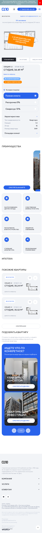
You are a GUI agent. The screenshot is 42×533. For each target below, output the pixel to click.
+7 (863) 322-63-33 (27, 9)
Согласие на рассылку (9, 522)
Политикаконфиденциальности (9, 519)
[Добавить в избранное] (30, 278)
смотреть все (21, 326)
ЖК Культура (6, 16)
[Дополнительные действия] (35, 278)
